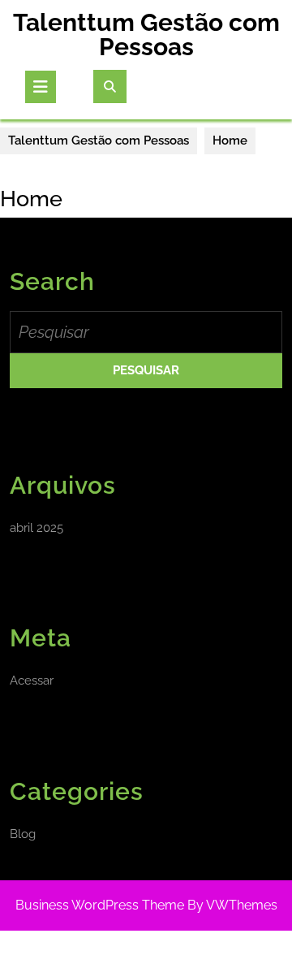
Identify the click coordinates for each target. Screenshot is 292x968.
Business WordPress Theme (99, 905)
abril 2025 (36, 528)
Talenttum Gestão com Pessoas (146, 34)
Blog (23, 834)
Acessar (32, 680)
